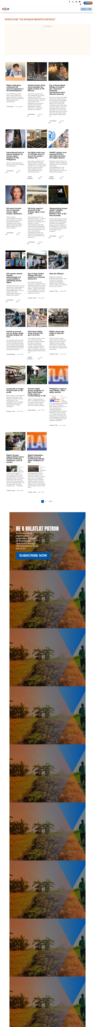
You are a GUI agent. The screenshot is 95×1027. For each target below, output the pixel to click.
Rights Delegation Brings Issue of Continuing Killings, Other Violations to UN (37, 463)
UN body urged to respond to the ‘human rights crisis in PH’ (37, 215)
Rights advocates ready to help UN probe (58, 334)
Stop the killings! (58, 277)
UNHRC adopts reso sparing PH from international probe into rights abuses (58, 154)
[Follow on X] (73, 1)
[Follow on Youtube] (79, 1)
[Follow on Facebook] (69, 1)
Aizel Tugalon (10, 106)
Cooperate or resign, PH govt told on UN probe (15, 396)
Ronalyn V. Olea (32, 298)
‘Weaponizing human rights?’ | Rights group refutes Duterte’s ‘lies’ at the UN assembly (58, 215)
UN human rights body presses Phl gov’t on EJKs (37, 334)
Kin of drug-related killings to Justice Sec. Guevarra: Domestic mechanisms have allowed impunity (58, 93)
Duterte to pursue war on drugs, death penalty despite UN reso (15, 334)
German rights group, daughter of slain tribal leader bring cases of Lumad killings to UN (37, 396)
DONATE (88, 3)
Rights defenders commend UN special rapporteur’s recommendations (15, 93)
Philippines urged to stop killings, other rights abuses (58, 396)
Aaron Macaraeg (11, 354)
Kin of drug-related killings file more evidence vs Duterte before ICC (37, 277)
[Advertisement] (48, 41)
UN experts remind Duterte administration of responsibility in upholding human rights (15, 277)
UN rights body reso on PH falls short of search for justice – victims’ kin (37, 154)
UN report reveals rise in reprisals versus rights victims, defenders (15, 215)
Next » (51, 501)
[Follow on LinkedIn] (76, 1)
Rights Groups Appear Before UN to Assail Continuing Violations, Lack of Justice (15, 463)
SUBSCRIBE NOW (33, 555)
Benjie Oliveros (32, 410)
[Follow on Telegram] (80, 4)
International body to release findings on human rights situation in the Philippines (15, 154)
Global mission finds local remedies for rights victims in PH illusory (37, 93)
